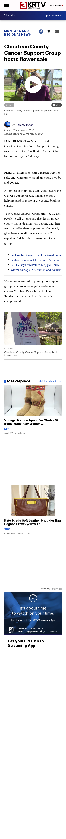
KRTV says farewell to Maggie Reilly (35, 265)
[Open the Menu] (6, 5)
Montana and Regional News (17, 32)
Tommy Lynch (24, 124)
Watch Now (56, 5)
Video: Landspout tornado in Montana (35, 260)
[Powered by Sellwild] (57, 588)
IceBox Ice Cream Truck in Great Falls (36, 255)
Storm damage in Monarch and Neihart (36, 269)
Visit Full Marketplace (50, 381)
